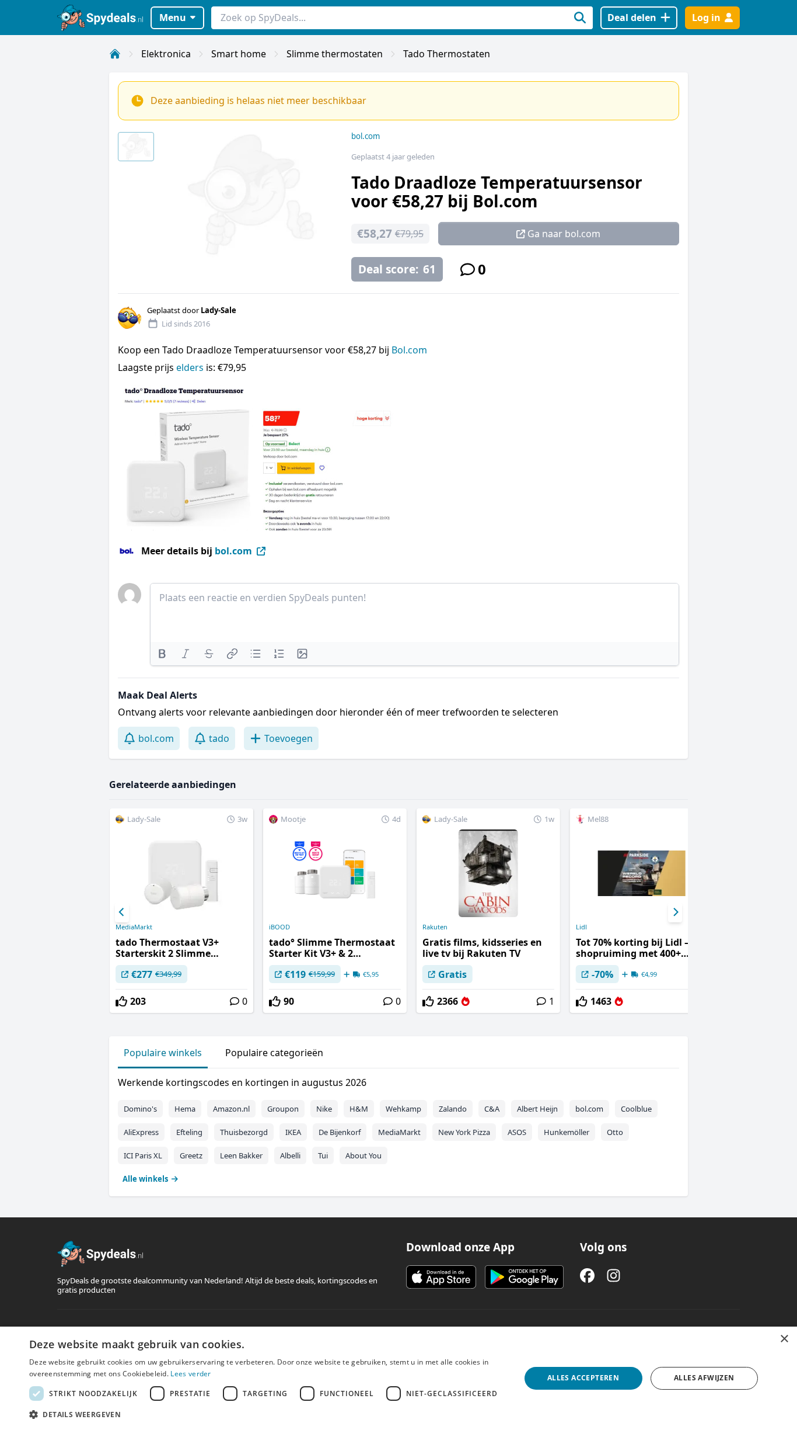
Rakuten (435, 927)
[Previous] (122, 912)
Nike (324, 1108)
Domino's (140, 1108)
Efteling (189, 1132)
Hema (184, 1108)
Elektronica (166, 53)
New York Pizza (464, 1132)
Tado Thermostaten (446, 53)
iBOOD (279, 927)
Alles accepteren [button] (583, 1378)
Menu (172, 17)
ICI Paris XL (143, 1155)
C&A (491, 1108)
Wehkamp (403, 1108)
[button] (267, 1414)
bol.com (365, 136)
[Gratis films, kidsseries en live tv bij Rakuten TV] (488, 910)
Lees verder (190, 1374)
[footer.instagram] (613, 1275)
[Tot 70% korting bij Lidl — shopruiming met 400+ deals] (642, 910)
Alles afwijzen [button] (704, 1378)
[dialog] (398, 1378)
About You (363, 1155)
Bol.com (409, 349)
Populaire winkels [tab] (163, 1052)
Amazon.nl (231, 1108)
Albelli (290, 1155)
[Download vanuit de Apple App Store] (441, 1277)
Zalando (453, 1108)
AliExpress (141, 1132)
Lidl (581, 927)
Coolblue (636, 1108)
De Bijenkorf (340, 1132)
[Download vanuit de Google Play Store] (524, 1277)
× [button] (783, 1339)
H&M (358, 1108)
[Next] (675, 912)
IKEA (293, 1132)
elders (191, 367)
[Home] (115, 54)
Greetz (191, 1155)
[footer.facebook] (587, 1275)
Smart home (238, 53)
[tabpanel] (398, 1128)
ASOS (517, 1132)
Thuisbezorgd (244, 1132)
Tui (323, 1155)
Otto (615, 1132)
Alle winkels (145, 1179)
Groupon (283, 1108)
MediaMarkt (134, 927)
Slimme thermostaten (334, 53)
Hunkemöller (566, 1132)
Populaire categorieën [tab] (274, 1052)
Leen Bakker (241, 1155)
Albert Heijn (537, 1108)
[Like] (121, 1001)
